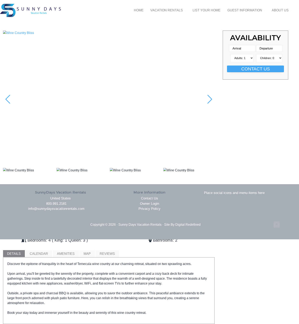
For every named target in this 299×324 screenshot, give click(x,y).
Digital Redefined (188, 224)
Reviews (107, 253)
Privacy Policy (149, 209)
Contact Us (255, 68)
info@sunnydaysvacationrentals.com (56, 209)
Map (87, 253)
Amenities (66, 253)
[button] (210, 99)
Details (14, 253)
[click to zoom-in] (109, 33)
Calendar (39, 253)
